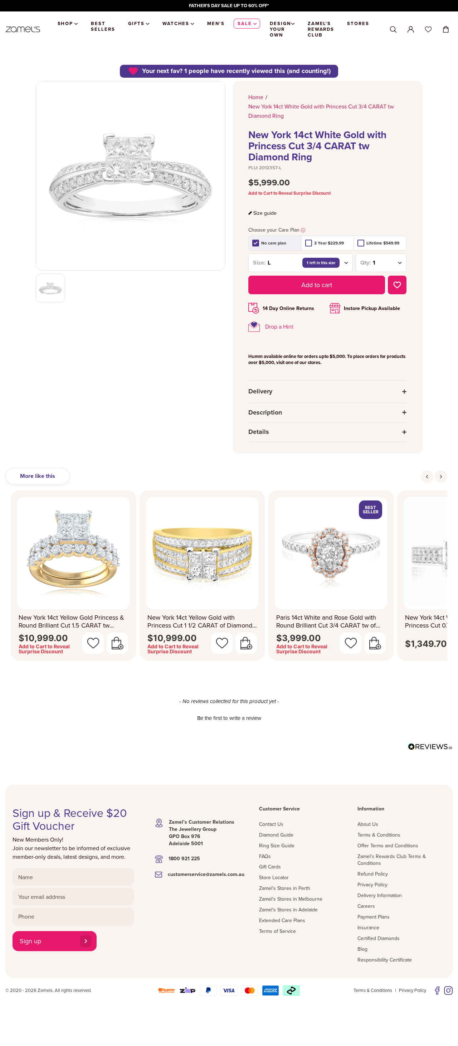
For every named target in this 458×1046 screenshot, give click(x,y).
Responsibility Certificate (384, 959)
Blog (362, 949)
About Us (367, 824)
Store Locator (274, 877)
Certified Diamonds (378, 938)
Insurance (368, 927)
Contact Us (271, 824)
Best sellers (103, 26)
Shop (65, 23)
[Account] (411, 29)
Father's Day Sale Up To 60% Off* (229, 5)
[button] (229, 717)
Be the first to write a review (229, 718)
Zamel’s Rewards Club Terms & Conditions (391, 860)
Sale (245, 23)
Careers (366, 906)
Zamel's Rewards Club (321, 29)
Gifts (136, 23)
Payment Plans (373, 916)
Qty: (365, 262)
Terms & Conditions (378, 834)
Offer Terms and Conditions (387, 845)
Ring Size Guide (276, 845)
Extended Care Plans (282, 920)
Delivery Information (379, 895)
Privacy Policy (372, 884)
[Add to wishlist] (397, 285)
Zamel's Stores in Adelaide (288, 909)
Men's (216, 23)
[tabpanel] (229, 577)
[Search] (393, 29)
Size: (259, 262)
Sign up (30, 940)
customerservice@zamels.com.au (206, 874)
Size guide (265, 213)
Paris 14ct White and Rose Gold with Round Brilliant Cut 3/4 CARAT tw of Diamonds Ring (326, 622)
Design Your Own (280, 29)
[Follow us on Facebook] (437, 990)
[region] (229, 5)
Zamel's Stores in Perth (284, 888)
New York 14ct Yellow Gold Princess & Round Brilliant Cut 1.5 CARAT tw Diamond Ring (71, 622)
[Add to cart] (117, 643)
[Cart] (446, 29)
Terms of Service (277, 931)
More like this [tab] (37, 476)
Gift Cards (270, 866)
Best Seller (371, 509)
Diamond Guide (276, 834)
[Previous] (427, 476)
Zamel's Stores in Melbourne (290, 898)
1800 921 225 (184, 858)
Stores (358, 23)
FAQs (265, 856)
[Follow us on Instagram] (448, 990)
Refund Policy (372, 873)
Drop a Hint (279, 326)
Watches (176, 23)
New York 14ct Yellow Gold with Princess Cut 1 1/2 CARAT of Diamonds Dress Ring (201, 622)
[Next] (441, 476)
